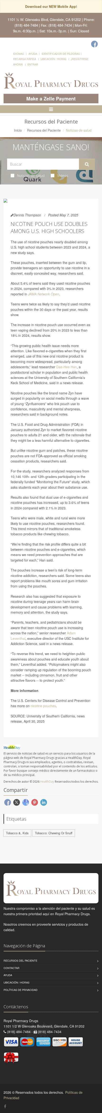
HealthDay (47, 782)
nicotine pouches (43, 705)
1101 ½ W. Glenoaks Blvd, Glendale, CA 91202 (44, 19)
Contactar (11, 968)
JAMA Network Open (43, 294)
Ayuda (32, 53)
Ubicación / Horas (53, 59)
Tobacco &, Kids (17, 833)
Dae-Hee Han (66, 366)
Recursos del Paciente (44, 130)
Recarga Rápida (24, 59)
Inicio (18, 130)
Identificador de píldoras (61, 53)
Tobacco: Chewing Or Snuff (53, 833)
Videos (62, 175)
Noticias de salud (31, 175)
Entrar (33, 64)
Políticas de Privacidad (20, 990)
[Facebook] (94, 44)
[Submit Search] (87, 164)
